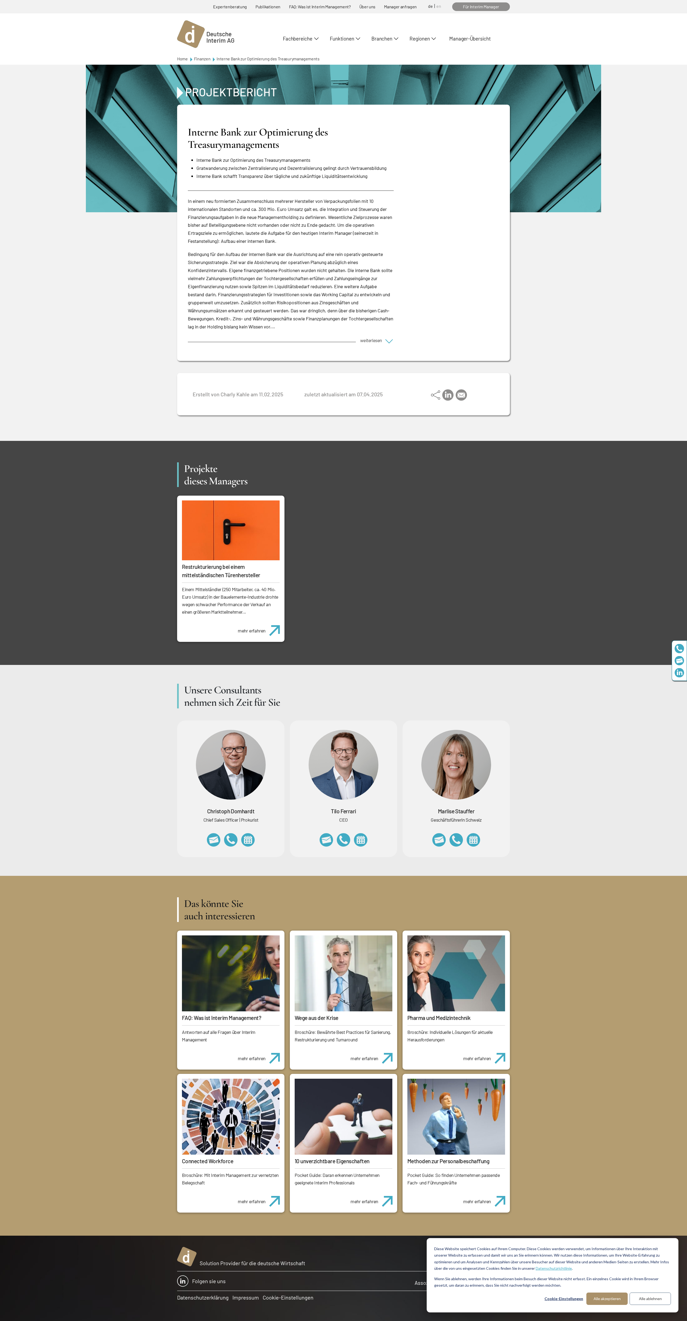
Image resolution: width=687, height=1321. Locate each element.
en (438, 6)
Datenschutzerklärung (203, 1297)
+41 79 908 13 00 (456, 840)
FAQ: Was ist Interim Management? (320, 6)
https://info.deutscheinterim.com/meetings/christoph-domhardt (248, 840)
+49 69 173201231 (343, 840)
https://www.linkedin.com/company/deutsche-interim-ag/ (679, 672)
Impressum (245, 1297)
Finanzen (202, 58)
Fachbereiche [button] (297, 38)
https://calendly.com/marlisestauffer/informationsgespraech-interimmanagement (473, 840)
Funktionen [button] (342, 38)
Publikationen (267, 6)
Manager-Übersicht (470, 38)
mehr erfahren (251, 631)
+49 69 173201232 (230, 840)
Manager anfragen (400, 6)
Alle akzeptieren (607, 1298)
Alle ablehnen (650, 1298)
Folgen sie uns (209, 1281)
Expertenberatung (230, 6)
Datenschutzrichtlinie (554, 1268)
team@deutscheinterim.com (679, 660)
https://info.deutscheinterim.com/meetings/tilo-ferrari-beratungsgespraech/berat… (360, 840)
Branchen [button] (381, 38)
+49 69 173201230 (679, 648)
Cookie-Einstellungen (564, 1298)
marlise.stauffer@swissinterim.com (439, 840)
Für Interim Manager (481, 6)
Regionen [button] (420, 38)
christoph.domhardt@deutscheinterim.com (213, 840)
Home (182, 58)
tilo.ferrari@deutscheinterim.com (326, 840)
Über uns (367, 6)
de (430, 6)
